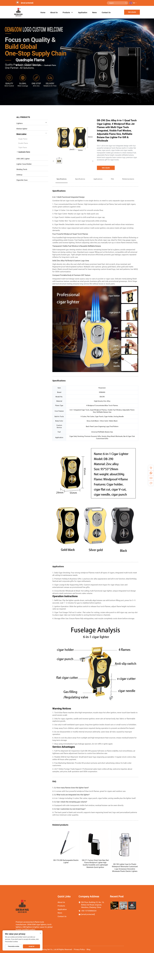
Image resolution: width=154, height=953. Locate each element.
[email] (150, 477)
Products (66, 12)
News (94, 12)
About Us (54, 12)
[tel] (150, 467)
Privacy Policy (79, 949)
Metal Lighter (37, 65)
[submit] (126, 3)
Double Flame (23, 143)
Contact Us (106, 12)
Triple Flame (22, 147)
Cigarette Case (22, 180)
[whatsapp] (150, 472)
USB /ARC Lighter (23, 159)
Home (42, 12)
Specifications (80, 179)
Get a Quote (132, 12)
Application (82, 12)
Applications (98, 179)
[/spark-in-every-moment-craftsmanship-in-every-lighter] (132, 905)
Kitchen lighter (21, 129)
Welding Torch (21, 169)
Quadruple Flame (50, 65)
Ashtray (19, 175)
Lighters (19, 123)
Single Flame (22, 139)
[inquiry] (150, 483)
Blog (88, 949)
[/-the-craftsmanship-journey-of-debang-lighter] (123, 905)
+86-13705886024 (88, 911)
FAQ (112, 179)
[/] (22, 906)
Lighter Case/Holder (24, 164)
